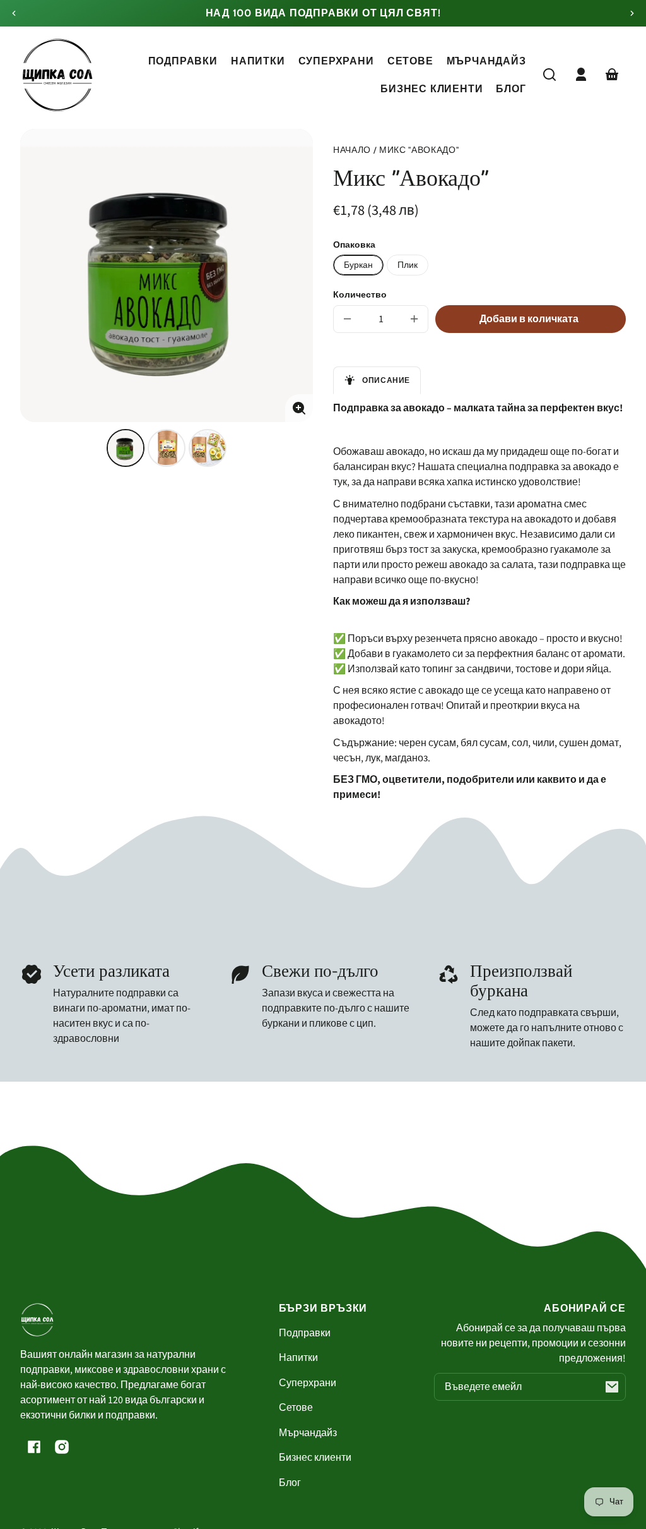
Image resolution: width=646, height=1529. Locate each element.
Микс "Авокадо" (419, 150)
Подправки (305, 1333)
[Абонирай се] (612, 1387)
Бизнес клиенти (315, 1458)
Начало (352, 150)
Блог (290, 1483)
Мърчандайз (308, 1433)
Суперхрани (307, 1383)
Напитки (298, 1358)
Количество (360, 295)
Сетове (296, 1408)
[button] (549, 74)
